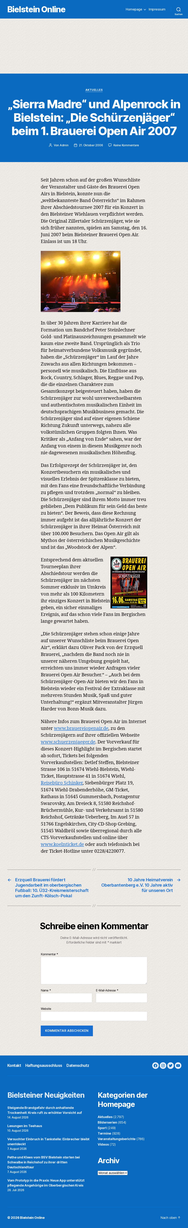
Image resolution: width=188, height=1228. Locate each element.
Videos (103, 1144)
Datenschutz (77, 1065)
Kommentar (49, 954)
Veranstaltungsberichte (116, 1139)
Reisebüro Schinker (62, 783)
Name (46, 990)
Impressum (157, 9)
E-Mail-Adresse (107, 990)
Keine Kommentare (126, 145)
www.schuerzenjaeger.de (68, 742)
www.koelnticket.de (62, 844)
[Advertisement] (94, 46)
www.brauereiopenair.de (81, 728)
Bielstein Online (36, 9)
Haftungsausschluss (43, 1065)
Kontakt (14, 1065)
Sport (102, 1128)
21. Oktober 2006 (91, 145)
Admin (64, 145)
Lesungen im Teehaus (24, 1126)
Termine (104, 1133)
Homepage (134, 9)
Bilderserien (107, 1122)
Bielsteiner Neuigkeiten (46, 1095)
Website (46, 1008)
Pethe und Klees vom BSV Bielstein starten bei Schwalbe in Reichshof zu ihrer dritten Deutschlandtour (43, 1162)
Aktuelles (94, 90)
